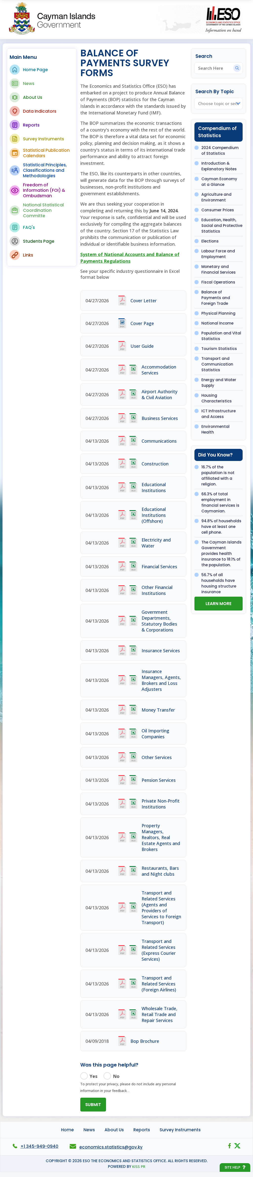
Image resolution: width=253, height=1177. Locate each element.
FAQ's (29, 227)
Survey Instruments (43, 139)
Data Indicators (39, 111)
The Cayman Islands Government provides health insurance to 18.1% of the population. (221, 553)
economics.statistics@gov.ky (111, 1147)
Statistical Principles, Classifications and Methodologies (45, 170)
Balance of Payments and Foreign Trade (215, 297)
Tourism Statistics (219, 348)
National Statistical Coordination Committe (43, 210)
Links (28, 255)
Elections (210, 241)
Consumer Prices (217, 210)
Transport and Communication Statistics (217, 364)
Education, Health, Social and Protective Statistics (221, 225)
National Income (217, 323)
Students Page (38, 241)
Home (67, 1130)
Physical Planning (218, 313)
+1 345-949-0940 (39, 1146)
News (28, 84)
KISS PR (138, 1166)
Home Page (35, 70)
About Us (32, 97)
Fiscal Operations (218, 282)
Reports (31, 125)
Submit (93, 1105)
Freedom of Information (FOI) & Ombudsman (44, 190)
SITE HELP (232, 1167)
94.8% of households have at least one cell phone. (221, 526)
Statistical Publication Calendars (46, 153)
